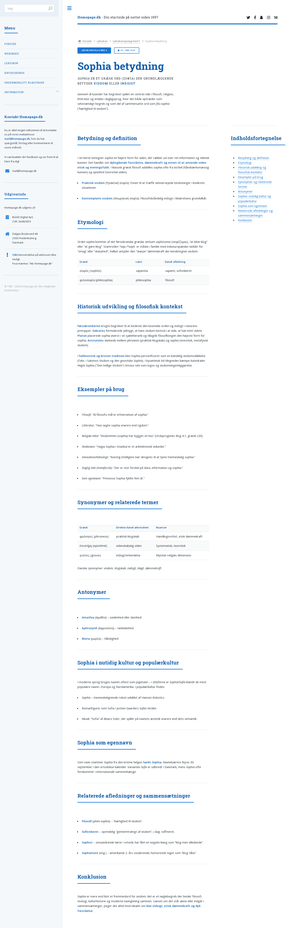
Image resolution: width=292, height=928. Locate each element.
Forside (87, 41)
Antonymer (245, 191)
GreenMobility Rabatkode (24, 82)
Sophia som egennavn (252, 206)
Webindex (11, 53)
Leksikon (102, 41)
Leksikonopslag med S (126, 41)
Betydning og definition (253, 158)
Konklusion (245, 220)
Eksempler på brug (250, 177)
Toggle (69, 8)
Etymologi (244, 162)
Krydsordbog (14, 72)
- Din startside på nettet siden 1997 (117, 17)
